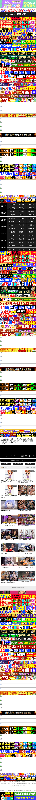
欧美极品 (21, 208)
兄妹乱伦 (21, 246)
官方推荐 (3, 227)
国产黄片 (12, 239)
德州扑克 (31, 225)
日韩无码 (31, 249)
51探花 (31, 232)
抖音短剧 (12, 232)
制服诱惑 (31, 242)
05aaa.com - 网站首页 (16, 14)
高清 (22, 456)
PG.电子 (30, 463)
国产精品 (12, 204)
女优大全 (21, 235)
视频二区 (3, 213)
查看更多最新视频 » (18, 587)
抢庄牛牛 (21, 225)
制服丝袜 (21, 215)
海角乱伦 (21, 242)
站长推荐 (3, 220)
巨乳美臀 (31, 211)
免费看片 (3, 247)
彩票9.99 (12, 228)
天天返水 (31, 228)
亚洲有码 (12, 208)
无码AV (3, 233)
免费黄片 (31, 239)
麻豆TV (21, 232)
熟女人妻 (21, 239)
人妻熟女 (12, 215)
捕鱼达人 (12, 225)
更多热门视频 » (30, 467)
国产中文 (12, 246)
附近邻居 (12, 218)
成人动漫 (31, 208)
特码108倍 (18, 463)
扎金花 (21, 228)
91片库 (12, 235)
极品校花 (12, 249)
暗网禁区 (12, 242)
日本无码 (31, 204)
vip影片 (6, 463)
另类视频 (31, 215)
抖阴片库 (3, 240)
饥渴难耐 (21, 218)
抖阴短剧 (21, 249)
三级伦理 (12, 211)
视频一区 (3, 206)
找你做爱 (31, 218)
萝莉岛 (31, 235)
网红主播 (21, 204)
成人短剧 (31, 246)
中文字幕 (21, 211)
